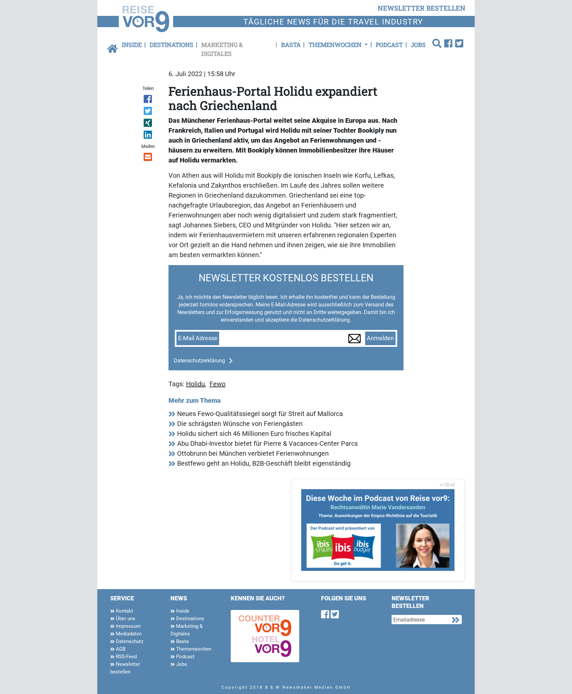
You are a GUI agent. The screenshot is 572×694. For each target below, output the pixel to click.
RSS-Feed (126, 657)
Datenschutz (129, 641)
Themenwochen (193, 649)
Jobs (418, 45)
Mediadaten (128, 634)
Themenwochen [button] (336, 45)
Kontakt (124, 611)
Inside (132, 45)
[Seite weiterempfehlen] (148, 158)
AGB (120, 649)
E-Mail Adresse (197, 338)
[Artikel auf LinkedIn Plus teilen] (148, 136)
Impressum (128, 626)
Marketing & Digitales (222, 49)
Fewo (217, 384)
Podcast (389, 45)
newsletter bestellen (421, 8)
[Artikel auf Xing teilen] (148, 124)
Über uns (125, 619)
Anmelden (380, 338)
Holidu (195, 384)
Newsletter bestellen (125, 668)
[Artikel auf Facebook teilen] (148, 100)
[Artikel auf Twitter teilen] (148, 112)
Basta (291, 45)
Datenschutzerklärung (199, 360)
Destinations (171, 45)
